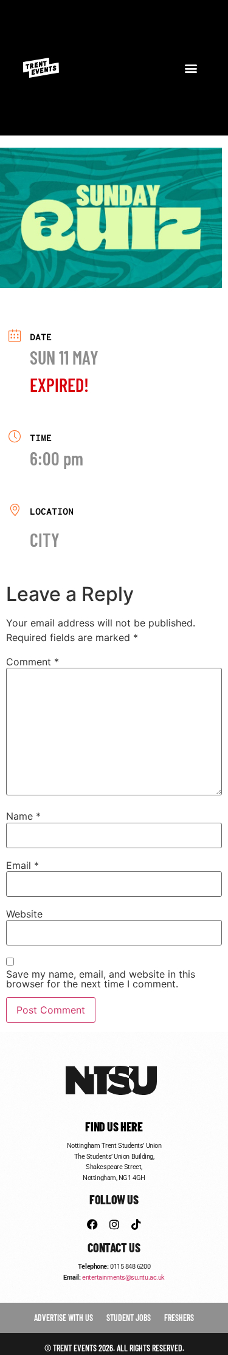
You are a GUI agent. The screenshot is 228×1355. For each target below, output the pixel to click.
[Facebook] (92, 1224)
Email (22, 865)
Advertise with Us (63, 1317)
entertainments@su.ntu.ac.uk (123, 1277)
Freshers (179, 1317)
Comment (32, 662)
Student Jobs (128, 1317)
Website (24, 914)
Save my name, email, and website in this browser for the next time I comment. (100, 979)
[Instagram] (114, 1224)
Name (23, 816)
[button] (191, 68)
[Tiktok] (136, 1224)
